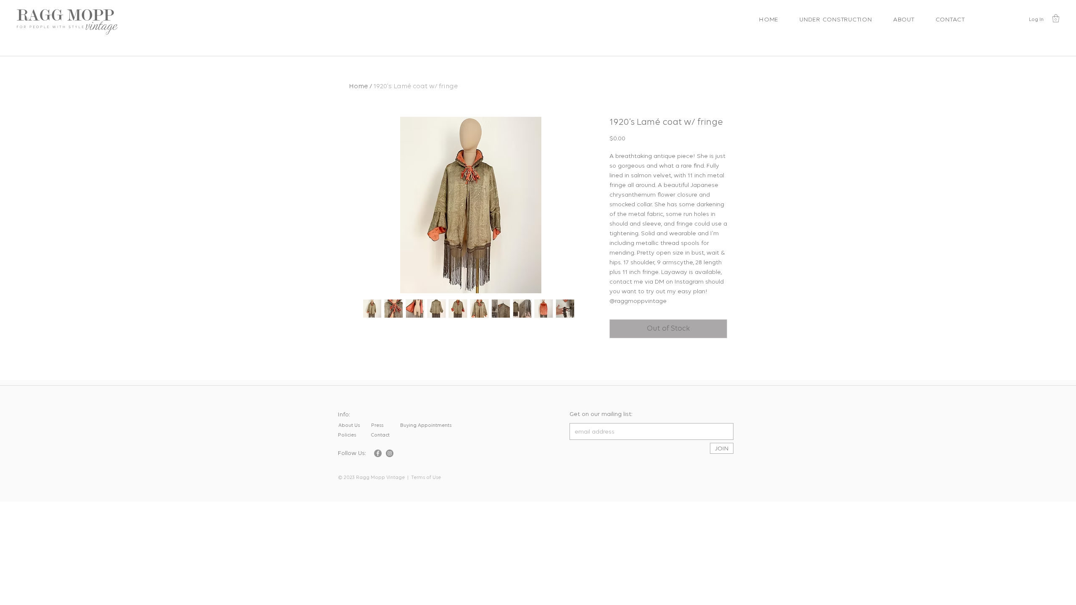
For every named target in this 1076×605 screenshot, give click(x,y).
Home (358, 86)
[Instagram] (389, 453)
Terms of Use (426, 477)
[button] (1055, 18)
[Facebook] (378, 453)
